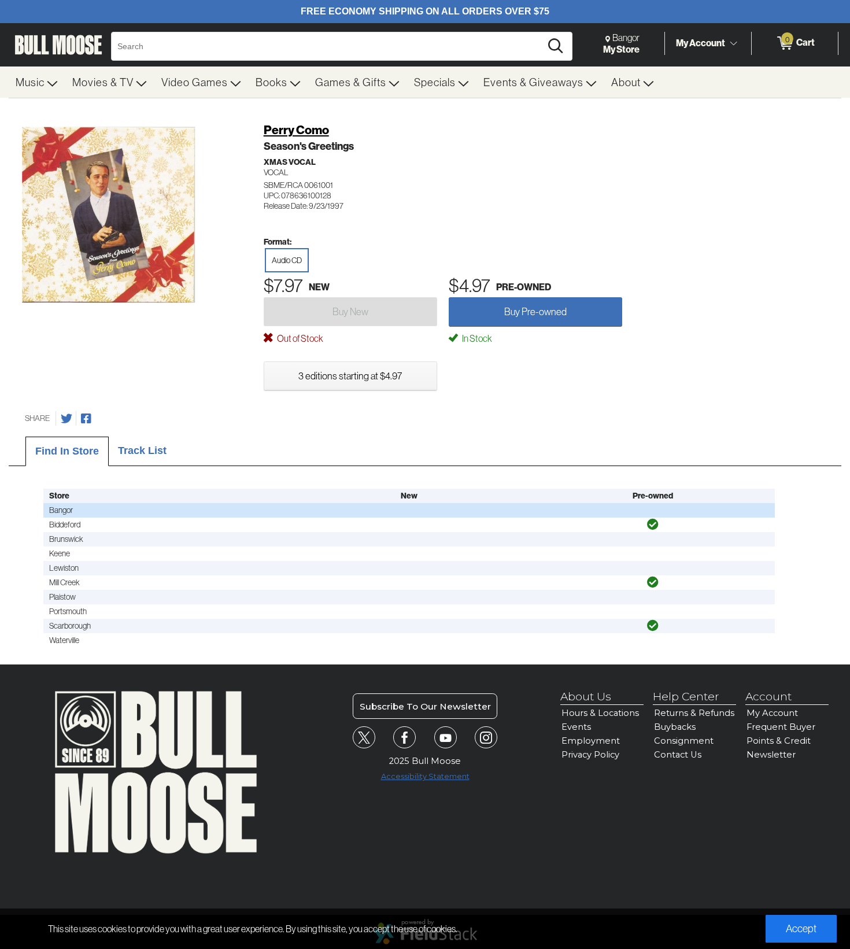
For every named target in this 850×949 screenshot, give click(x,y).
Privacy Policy (590, 754)
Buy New (350, 311)
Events (576, 727)
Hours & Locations (600, 713)
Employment (590, 741)
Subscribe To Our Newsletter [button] (425, 706)
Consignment (684, 741)
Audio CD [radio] (287, 260)
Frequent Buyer (780, 727)
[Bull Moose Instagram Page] (486, 737)
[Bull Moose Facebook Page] (404, 737)
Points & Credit (778, 741)
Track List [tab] (142, 450)
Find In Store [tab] (67, 451)
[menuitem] (37, 82)
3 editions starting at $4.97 (350, 376)
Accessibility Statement (425, 776)
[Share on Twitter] (66, 418)
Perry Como (296, 130)
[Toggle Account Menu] (733, 43)
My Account (700, 43)
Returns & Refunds (694, 713)
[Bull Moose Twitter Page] (364, 737)
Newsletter (771, 754)
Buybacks (675, 727)
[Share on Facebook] (86, 418)
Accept (801, 928)
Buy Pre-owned (535, 311)
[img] (653, 524)
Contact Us (677, 754)
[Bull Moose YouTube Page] (445, 737)
